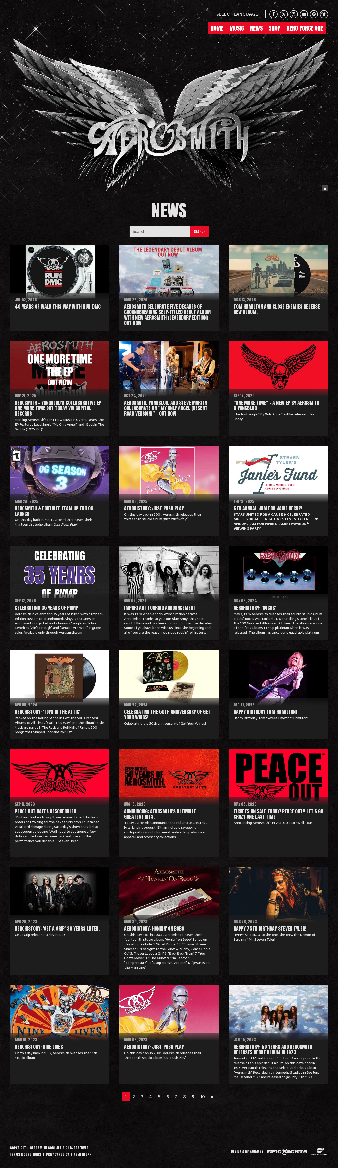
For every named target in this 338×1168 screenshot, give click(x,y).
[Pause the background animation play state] (325, 188)
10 (202, 1096)
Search (199, 231)
